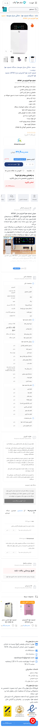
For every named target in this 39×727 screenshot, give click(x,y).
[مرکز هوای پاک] (19, 3)
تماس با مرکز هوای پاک (31, 681)
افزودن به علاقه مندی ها (13, 170)
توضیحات (34, 200)
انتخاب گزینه (35, 625)
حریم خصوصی (34, 678)
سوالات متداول (34, 673)
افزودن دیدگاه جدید (18, 501)
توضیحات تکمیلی (23, 200)
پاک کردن (6, 159)
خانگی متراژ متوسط (13, 15)
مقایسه (29, 170)
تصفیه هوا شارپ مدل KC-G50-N (9, 621)
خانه (36, 15)
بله (13, 530)
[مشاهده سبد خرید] (5, 9)
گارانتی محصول (31, 159)
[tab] (34, 198)
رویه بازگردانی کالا (33, 676)
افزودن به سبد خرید (12, 164)
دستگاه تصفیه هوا (27, 15)
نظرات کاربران (12, 200)
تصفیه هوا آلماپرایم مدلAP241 (28, 621)
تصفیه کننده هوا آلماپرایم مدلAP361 (23, 73)
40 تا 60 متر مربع (10, 329)
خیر (7, 530)
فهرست (31, 3)
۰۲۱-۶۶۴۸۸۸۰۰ (10, 186)
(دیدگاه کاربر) (30, 135)
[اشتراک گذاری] (11, 51)
